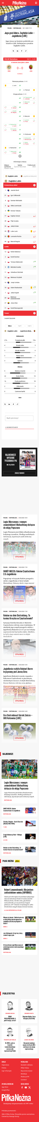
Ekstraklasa (17, 28)
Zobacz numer (19, 473)
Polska (9, 28)
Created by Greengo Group (10, 1116)
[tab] (9, 325)
